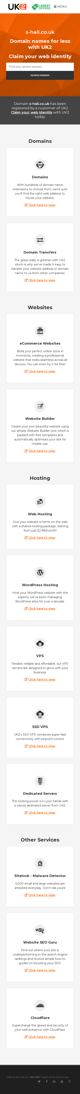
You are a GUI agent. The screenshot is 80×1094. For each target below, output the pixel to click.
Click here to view (41, 205)
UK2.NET (35, 1077)
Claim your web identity (32, 112)
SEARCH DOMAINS (40, 75)
